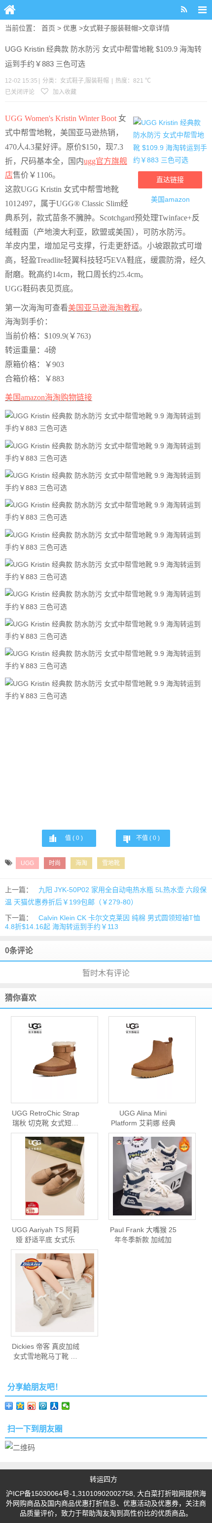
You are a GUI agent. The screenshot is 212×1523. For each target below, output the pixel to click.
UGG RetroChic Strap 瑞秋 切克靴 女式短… (45, 1118)
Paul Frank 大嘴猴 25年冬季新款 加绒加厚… (143, 1235)
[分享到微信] (66, 1406)
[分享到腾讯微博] (43, 1406)
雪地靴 (111, 863)
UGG (27, 863)
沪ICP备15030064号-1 (41, 1493)
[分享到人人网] (54, 1406)
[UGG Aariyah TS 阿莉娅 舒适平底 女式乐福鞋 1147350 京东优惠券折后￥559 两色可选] (54, 1176)
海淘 (81, 863)
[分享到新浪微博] (32, 1406)
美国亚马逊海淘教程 (103, 308)
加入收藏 (63, 92)
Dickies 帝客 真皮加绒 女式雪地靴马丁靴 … (45, 1351)
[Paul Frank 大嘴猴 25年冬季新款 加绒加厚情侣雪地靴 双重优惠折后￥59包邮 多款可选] (152, 1176)
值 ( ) (74, 838)
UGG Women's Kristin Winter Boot (60, 118)
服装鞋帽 (124, 28)
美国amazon (170, 199)
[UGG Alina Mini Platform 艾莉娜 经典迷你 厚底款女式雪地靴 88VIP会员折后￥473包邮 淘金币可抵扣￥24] (152, 1059)
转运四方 (103, 1479)
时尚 (55, 863)
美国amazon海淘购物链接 (48, 397)
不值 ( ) (148, 838)
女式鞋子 (96, 28)
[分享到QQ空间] (20, 1406)
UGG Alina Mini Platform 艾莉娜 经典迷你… (143, 1118)
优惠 (70, 28)
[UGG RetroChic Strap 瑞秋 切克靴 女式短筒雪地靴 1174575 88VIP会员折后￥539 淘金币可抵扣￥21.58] (54, 1059)
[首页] (10, 10)
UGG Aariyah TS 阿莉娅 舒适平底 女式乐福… (45, 1235)
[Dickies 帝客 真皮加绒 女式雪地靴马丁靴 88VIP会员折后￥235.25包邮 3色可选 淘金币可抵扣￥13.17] (54, 1292)
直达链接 (170, 180)
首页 (48, 28)
